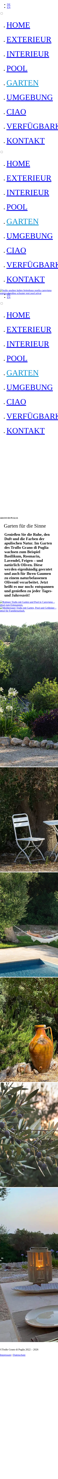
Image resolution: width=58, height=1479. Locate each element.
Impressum (5, 1355)
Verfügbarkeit (32, 126)
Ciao (16, 111)
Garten (22, 82)
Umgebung (29, 97)
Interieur (27, 53)
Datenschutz (19, 1355)
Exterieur (28, 39)
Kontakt (25, 140)
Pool (17, 68)
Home (18, 24)
